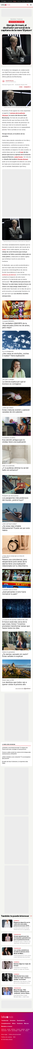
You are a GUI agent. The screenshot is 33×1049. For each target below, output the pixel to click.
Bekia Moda (13, 19)
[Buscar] (27, 5)
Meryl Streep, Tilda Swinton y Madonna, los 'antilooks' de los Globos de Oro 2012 (22, 991)
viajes (26, 1030)
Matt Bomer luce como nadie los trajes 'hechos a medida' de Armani (22, 977)
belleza (13, 1029)
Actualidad (9, 1)
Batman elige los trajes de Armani (22, 964)
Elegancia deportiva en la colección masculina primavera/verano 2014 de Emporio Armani (22, 924)
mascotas (4, 1030)
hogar (20, 1030)
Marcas (26, 1023)
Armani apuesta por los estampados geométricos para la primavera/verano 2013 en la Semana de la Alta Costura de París (22, 938)
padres (23, 1029)
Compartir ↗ (27, 86)
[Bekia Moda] (5, 5)
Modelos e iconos (6, 1026)
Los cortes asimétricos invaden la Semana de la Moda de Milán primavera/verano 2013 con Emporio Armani (21, 951)
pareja (27, 1029)
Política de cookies (6, 1037)
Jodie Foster (18, 157)
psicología (15, 1030)
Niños (14, 1023)
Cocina (23, 1)
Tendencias (20, 19)
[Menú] (31, 5)
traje (21, 152)
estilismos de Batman (9, 274)
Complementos (6, 1023)
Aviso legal (4, 1034)
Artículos (12, 1020)
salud (9, 1030)
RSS (14, 1037)
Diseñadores (21, 1020)
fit (23, 1030)
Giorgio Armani (23, 159)
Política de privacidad (15, 1034)
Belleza (19, 1)
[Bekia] (3, 1)
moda (8, 1029)
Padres (28, 1)
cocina (18, 1029)
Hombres (16, 920)
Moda (14, 1)
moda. (4, 249)
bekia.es (3, 1029)
